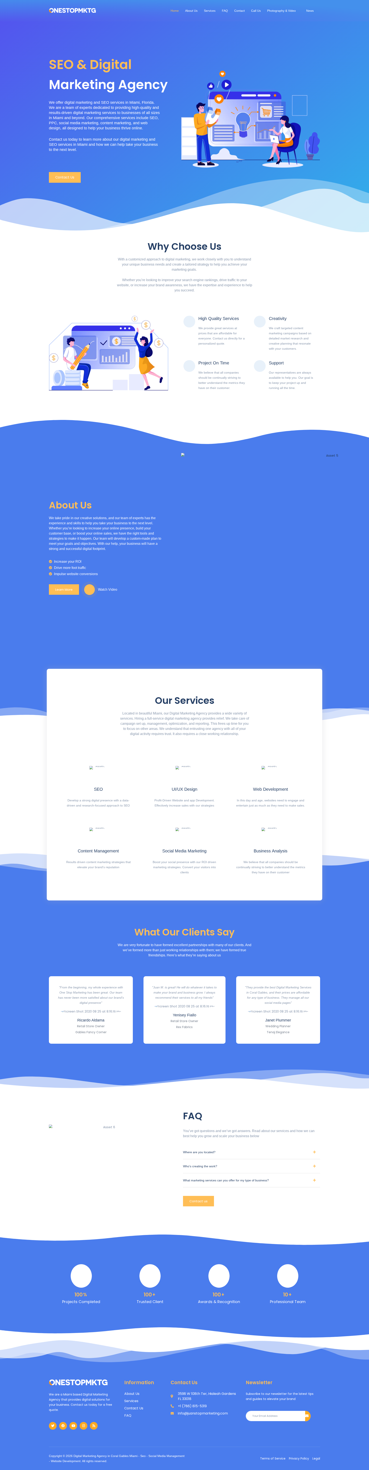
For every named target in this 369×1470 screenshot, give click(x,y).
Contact (239, 10)
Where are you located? (199, 1152)
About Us (191, 10)
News (310, 10)
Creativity (278, 318)
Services (209, 10)
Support (276, 363)
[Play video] (89, 589)
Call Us (256, 10)
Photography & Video (281, 10)
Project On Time (213, 363)
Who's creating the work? (200, 1166)
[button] (251, 1153)
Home (175, 10)
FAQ (225, 10)
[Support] (260, 366)
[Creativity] (260, 321)
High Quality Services (218, 318)
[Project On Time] (189, 366)
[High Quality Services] (189, 321)
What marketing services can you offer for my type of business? (226, 1180)
